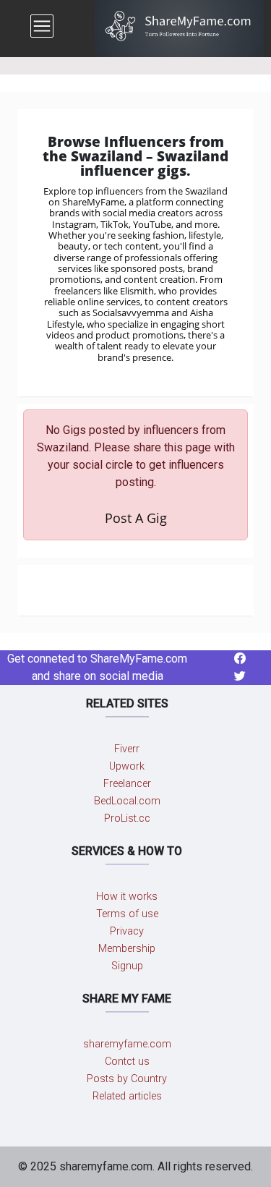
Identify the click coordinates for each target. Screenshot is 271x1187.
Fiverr (126, 749)
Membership (126, 949)
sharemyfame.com (127, 1044)
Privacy (127, 931)
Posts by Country (127, 1079)
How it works (127, 896)
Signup (127, 966)
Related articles (127, 1096)
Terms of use (127, 914)
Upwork (127, 766)
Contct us (127, 1061)
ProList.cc (127, 818)
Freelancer (127, 784)
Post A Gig (136, 518)
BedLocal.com (127, 801)
